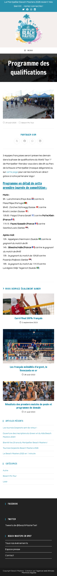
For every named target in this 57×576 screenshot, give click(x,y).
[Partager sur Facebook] (25, 141)
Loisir (5, 482)
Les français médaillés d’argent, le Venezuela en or (28, 368)
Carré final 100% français (28, 318)
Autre (5, 470)
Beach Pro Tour (27, 123)
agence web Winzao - (37, 572)
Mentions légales (29, 573)
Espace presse (12, 549)
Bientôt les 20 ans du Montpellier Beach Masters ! (25, 443)
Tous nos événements (16, 543)
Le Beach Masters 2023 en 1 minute (19, 454)
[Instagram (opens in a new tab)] (31, 9)
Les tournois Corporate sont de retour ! (20, 428)
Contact (9, 555)
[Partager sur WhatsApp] (32, 141)
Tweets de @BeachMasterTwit (21, 525)
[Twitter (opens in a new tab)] (23, 9)
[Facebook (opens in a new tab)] (27, 9)
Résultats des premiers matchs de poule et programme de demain (28, 406)
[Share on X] (17, 141)
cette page (12, 172)
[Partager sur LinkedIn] (40, 141)
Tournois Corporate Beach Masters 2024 (20, 448)
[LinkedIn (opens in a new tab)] (34, 9)
